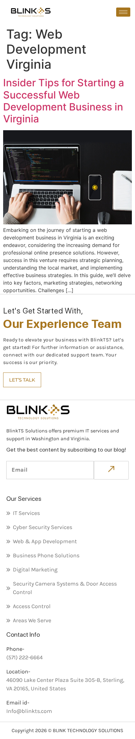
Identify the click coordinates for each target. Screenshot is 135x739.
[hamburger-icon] (123, 12)
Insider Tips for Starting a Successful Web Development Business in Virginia (63, 101)
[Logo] (31, 12)
